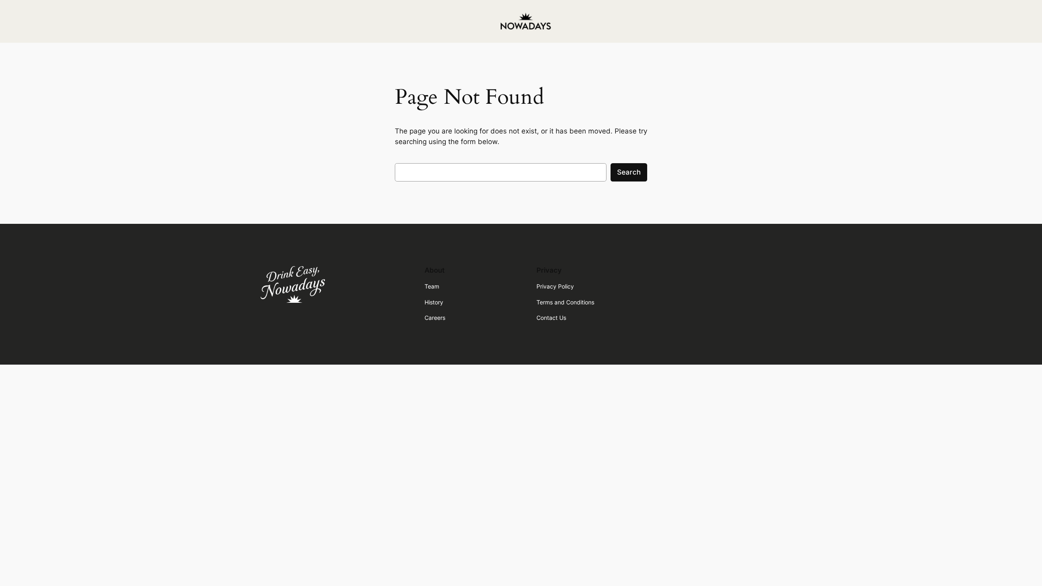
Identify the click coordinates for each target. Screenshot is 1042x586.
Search (629, 172)
